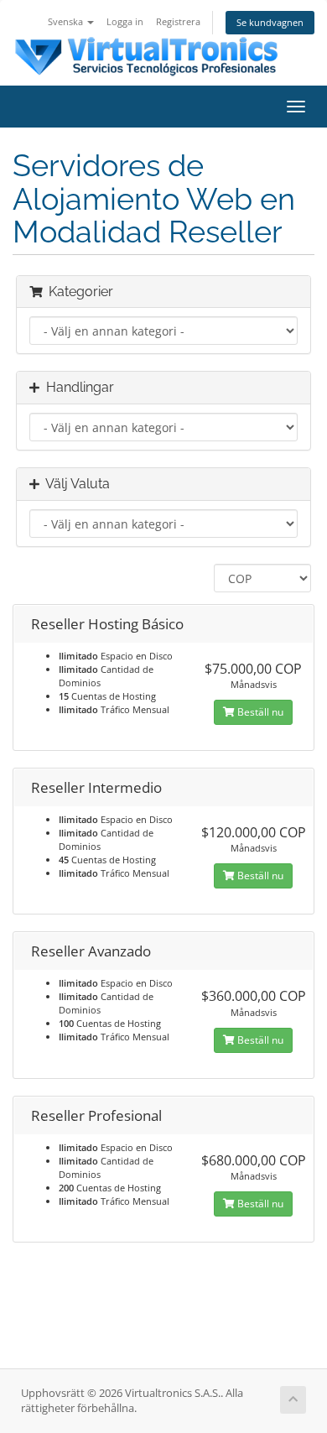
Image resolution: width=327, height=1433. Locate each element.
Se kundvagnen (270, 22)
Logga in (124, 21)
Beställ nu (259, 712)
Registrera (178, 21)
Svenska (67, 21)
